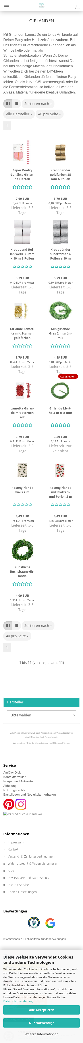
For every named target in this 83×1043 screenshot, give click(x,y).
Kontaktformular (14, 777)
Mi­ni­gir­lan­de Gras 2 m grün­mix (60, 333)
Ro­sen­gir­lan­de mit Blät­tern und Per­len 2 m (60, 492)
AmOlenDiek (12, 772)
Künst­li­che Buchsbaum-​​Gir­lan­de (22, 571)
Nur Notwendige (41, 1023)
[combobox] (38, 103)
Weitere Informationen (41, 1034)
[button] (7, 103)
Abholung (10, 785)
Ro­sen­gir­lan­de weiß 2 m (22, 490)
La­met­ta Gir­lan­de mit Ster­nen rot (22, 412)
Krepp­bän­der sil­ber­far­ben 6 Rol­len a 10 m (60, 253)
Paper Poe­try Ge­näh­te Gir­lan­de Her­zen (22, 174)
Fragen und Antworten (19, 781)
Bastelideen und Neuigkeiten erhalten (29, 794)
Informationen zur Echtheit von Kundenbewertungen (34, 939)
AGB (11, 871)
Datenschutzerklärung (18, 1001)
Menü (6, 6)
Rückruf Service (18, 885)
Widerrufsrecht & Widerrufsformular (32, 863)
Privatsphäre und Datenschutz (28, 878)
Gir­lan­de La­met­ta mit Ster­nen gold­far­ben (22, 333)
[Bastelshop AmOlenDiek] (41, 5)
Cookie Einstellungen (22, 892)
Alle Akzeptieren (41, 1010)
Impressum (15, 842)
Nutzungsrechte (14, 790)
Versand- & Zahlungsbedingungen (31, 856)
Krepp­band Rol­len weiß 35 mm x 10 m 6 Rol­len (22, 253)
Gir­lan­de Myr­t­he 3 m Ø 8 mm (60, 410)
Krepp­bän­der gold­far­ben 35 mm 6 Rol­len (60, 174)
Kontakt (13, 849)
